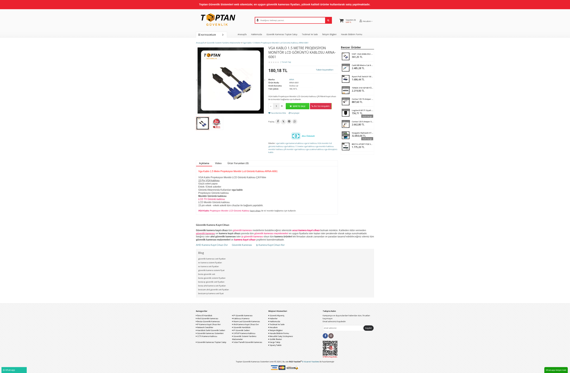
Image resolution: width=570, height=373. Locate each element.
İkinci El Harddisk (204, 315)
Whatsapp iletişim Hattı (556, 370)
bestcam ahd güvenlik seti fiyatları (213, 289)
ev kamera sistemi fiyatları (210, 262)
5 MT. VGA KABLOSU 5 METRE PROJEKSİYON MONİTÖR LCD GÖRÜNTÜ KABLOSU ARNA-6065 (362, 54)
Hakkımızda (256, 34)
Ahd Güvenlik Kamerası (207, 318)
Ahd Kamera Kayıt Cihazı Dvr (246, 324)
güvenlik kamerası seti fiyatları (212, 258)
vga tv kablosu (310, 143)
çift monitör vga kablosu (294, 149)
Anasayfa (242, 34)
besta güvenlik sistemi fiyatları (211, 278)
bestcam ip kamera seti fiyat (211, 293)
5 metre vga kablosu (306, 146)
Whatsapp (10, 370)
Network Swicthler (205, 327)
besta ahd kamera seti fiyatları (212, 285)
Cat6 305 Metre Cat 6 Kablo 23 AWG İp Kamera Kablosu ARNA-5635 (362, 65)
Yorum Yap (286, 62)
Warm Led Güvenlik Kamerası (246, 321)
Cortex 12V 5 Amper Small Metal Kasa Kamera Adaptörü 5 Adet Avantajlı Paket (362, 121)
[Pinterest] (289, 121)
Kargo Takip (274, 342)
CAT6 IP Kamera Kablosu (244, 333)
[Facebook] (277, 121)
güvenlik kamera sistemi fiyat (211, 270)
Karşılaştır (295, 113)
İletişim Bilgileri (329, 34)
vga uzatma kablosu (314, 149)
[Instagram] (331, 335)
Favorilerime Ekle (278, 113)
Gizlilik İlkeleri (275, 339)
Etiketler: (272, 143)
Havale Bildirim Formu (351, 34)
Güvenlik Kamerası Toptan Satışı (211, 342)
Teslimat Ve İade (310, 34)
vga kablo (280, 143)
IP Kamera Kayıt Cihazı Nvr (209, 324)
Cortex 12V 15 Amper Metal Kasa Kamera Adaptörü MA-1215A (362, 99)
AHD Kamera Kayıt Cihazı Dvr (212, 245)
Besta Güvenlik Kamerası (208, 321)
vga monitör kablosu (324, 146)
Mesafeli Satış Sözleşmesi (281, 336)
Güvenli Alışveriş (276, 315)
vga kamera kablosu (294, 143)
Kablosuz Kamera (241, 318)
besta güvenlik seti (206, 274)
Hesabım (273, 327)
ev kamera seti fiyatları (208, 266)
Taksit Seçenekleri (324, 69)
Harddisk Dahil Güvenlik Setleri (211, 330)
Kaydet (368, 328)
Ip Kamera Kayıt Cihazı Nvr (270, 245)
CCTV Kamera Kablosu (207, 336)
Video (218, 163)
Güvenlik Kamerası (241, 245)
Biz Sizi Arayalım (321, 106)
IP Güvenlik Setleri (241, 330)
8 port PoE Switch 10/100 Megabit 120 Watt (362, 76)
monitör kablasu (275, 149)
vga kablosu (289, 146)
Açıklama (204, 163)
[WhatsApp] (294, 121)
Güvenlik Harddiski (241, 327)
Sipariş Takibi (275, 345)
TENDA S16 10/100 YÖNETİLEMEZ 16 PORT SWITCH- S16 (362, 87)
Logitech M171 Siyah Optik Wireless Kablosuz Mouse (362, 110)
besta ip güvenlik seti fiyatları (211, 281)
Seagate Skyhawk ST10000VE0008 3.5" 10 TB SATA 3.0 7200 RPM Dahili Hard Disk (362, 132)
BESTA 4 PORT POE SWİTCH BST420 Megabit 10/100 (362, 144)
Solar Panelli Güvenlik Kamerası (247, 342)
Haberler (273, 318)
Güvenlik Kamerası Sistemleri (210, 333)
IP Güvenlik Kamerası (242, 315)
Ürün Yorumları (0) (238, 163)
